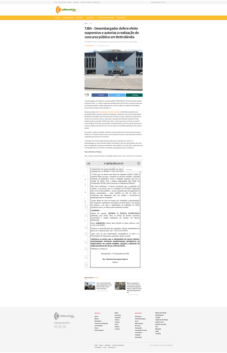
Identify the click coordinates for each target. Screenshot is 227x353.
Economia (118, 315)
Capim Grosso (159, 322)
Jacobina (158, 333)
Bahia (90, 23)
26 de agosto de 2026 (102, 290)
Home (86, 23)
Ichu (156, 326)
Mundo (97, 318)
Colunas (117, 322)
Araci (136, 321)
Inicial (55, 2)
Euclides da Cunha (160, 324)
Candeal (157, 317)
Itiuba (157, 331)
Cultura (117, 319)
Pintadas (137, 335)
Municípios (76, 2)
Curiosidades (99, 325)
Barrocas (138, 325)
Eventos (117, 326)
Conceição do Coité (141, 330)
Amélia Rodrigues (140, 318)
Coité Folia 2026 (62, 2)
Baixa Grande (139, 323)
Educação (118, 317)
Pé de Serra (138, 332)
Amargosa (138, 316)
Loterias (117, 329)
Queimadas (138, 337)
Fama (96, 328)
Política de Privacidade (86, 2)
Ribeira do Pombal (160, 313)
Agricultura (98, 321)
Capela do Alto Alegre (161, 319)
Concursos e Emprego (101, 323)
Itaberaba (158, 329)
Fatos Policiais (99, 330)
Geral (116, 324)
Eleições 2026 (96, 2)
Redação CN (89, 45)
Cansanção (138, 328)
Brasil (96, 316)
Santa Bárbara (159, 315)
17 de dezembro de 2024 (102, 45)
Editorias (69, 2)
